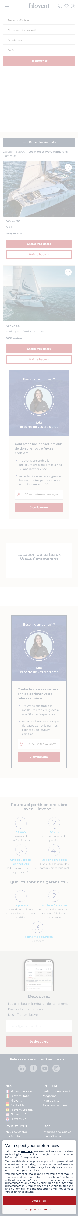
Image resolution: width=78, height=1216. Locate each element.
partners (26, 1151)
